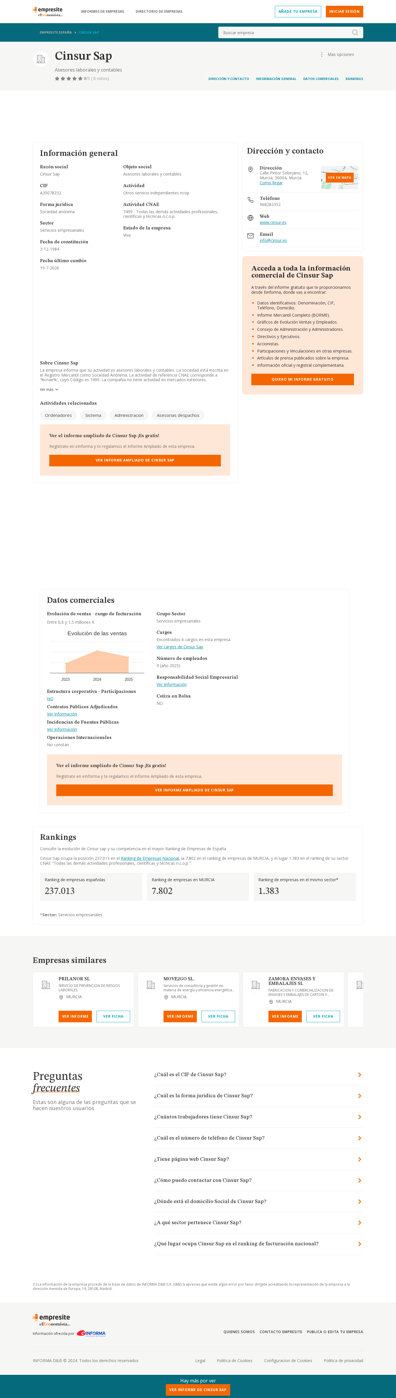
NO (50, 698)
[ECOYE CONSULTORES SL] (361, 985)
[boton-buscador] (355, 32)
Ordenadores (58, 415)
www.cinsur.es (273, 222)
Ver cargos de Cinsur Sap (180, 647)
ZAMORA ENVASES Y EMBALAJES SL (291, 981)
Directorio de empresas (159, 12)
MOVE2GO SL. (179, 979)
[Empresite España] (50, 11)
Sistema (93, 415)
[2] (63, 78)
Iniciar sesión (344, 11)
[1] (58, 78)
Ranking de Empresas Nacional (150, 858)
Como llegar (271, 182)
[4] (75, 78)
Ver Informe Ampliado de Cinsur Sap (135, 460)
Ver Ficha (113, 1016)
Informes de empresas (102, 12)
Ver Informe (75, 1016)
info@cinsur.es (273, 240)
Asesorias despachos (178, 415)
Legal (200, 1360)
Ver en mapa (339, 178)
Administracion (129, 415)
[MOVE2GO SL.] (151, 985)
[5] (81, 78)
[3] (69, 78)
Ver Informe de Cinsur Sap (197, 1389)
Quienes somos (239, 1331)
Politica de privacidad (343, 1360)
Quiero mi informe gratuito (303, 379)
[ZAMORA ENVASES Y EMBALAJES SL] (256, 985)
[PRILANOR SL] (46, 985)
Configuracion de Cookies (288, 1360)
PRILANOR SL (74, 979)
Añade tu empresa (298, 11)
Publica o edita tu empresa (335, 1331)
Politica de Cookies (235, 1360)
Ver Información (62, 714)
